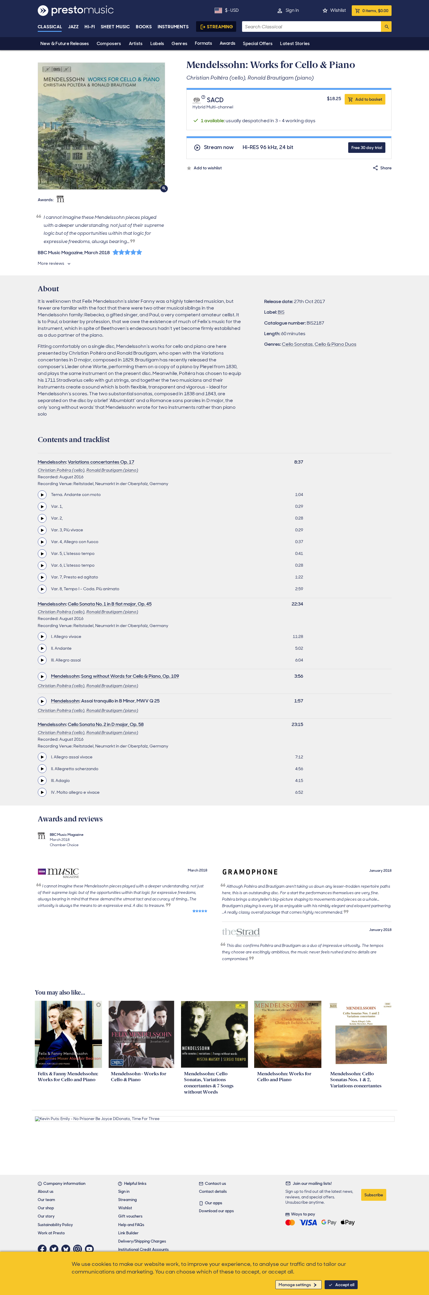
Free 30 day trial (366, 147)
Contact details (213, 1191)
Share (386, 168)
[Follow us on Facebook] (44, 1249)
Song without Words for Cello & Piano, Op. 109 (130, 676)
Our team (46, 1199)
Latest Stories (295, 44)
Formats (203, 43)
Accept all (344, 1284)
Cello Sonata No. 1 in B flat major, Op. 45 (110, 604)
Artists (136, 44)
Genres (179, 44)
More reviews (51, 263)
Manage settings (295, 1284)
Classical (50, 27)
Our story (46, 1216)
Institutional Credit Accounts (143, 1249)
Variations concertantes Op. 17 (101, 462)
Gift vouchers (130, 1216)
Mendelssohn (52, 462)
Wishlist (338, 10)
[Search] (386, 26)
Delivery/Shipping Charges (142, 1241)
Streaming (220, 27)
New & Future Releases (64, 44)
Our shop (46, 1207)
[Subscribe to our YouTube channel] (91, 1249)
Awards (227, 43)
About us (45, 1191)
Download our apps (216, 1210)
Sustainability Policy (55, 1224)
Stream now (219, 147)
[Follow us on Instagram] (79, 1249)
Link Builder (128, 1233)
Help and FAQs (131, 1224)
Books (144, 27)
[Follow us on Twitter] (55, 1249)
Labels (157, 44)
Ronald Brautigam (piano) (112, 470)
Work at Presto (51, 1233)
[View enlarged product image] (101, 126)
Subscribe (373, 1195)
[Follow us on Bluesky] (67, 1249)
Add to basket (368, 99)
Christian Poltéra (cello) (61, 470)
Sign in (292, 10)
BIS (281, 312)
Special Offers (257, 44)
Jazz (73, 27)
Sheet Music (115, 27)
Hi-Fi (90, 27)
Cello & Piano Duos (335, 344)
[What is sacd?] (204, 100)
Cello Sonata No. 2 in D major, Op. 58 (106, 724)
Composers (109, 44)
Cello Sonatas (297, 344)
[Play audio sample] (42, 494)
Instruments (173, 27)
